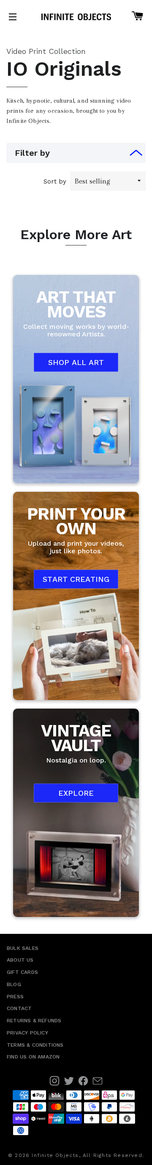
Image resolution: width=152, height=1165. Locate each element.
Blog (14, 984)
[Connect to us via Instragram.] (54, 1081)
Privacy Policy (27, 1033)
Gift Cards (22, 972)
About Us (20, 960)
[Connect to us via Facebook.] (83, 1081)
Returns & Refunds (34, 1021)
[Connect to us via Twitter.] (69, 1081)
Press (15, 997)
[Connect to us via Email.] (97, 1081)
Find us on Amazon (33, 1057)
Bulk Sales (22, 948)
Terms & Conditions (35, 1045)
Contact (19, 1008)
